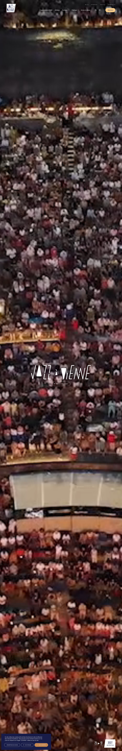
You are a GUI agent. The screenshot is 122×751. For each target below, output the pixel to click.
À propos (65, 10)
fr (85, 4)
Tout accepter (42, 745)
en (88, 4)
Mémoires (102, 4)
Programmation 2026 (46, 10)
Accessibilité (111, 4)
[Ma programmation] (99, 10)
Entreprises (94, 4)
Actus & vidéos (85, 10)
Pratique (74, 10)
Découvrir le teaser (62, 384)
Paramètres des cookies (12, 745)
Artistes (57, 10)
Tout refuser (28, 745)
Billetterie (110, 10)
